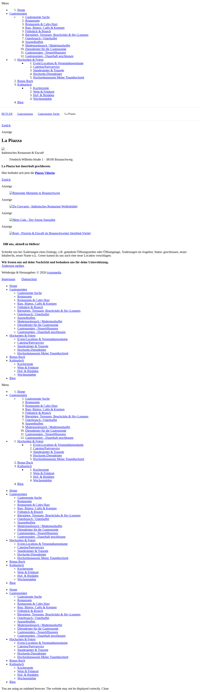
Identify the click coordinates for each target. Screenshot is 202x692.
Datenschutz (29, 279)
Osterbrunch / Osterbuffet (33, 314)
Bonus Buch (17, 357)
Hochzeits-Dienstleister (31, 349)
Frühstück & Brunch (30, 307)
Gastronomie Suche (29, 293)
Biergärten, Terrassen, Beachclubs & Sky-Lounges (48, 310)
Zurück (6, 125)
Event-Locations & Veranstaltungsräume (42, 339)
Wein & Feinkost (27, 367)
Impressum (8, 279)
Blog (12, 378)
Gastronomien (18, 289)
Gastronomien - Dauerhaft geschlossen (41, 332)
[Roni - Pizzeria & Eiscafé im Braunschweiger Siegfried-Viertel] (50, 233)
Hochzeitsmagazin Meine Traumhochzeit (42, 353)
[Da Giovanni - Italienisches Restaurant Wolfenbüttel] (43, 206)
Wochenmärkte (26, 374)
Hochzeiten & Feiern (22, 335)
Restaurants (24, 296)
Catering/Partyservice (30, 342)
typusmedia (54, 272)
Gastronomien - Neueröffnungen (37, 328)
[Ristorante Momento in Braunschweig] (34, 193)
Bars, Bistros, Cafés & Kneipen (37, 303)
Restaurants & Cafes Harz (33, 300)
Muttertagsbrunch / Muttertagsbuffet (39, 321)
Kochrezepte (25, 364)
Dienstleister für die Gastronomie (37, 325)
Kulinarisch (16, 360)
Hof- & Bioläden (27, 371)
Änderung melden (13, 265)
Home (13, 286)
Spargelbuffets (26, 317)
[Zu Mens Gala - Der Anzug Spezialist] (32, 219)
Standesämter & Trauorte (32, 346)
